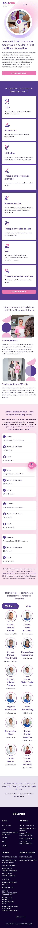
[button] (33, 4)
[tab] (10, 606)
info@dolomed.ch (8, 573)
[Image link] (19, 814)
